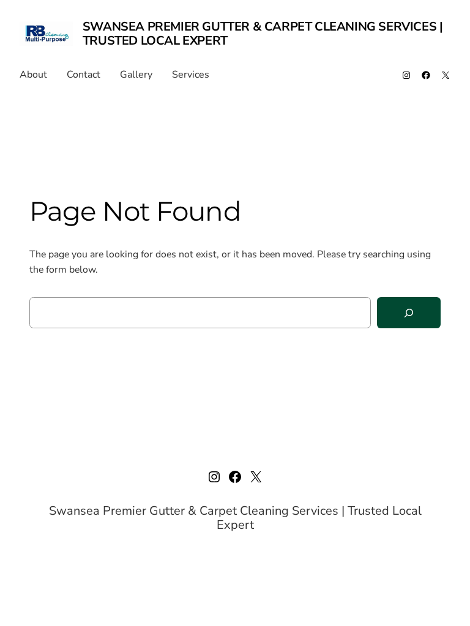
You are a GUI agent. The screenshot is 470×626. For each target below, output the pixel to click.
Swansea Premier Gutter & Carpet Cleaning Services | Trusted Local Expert (263, 33)
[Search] (409, 312)
